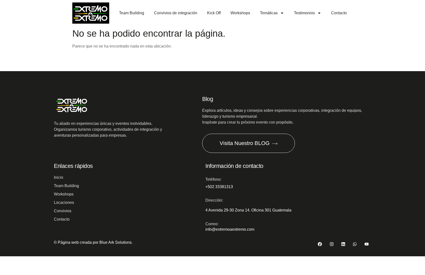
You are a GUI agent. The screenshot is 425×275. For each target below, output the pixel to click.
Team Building (131, 13)
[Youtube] (366, 244)
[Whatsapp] (354, 244)
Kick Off (214, 13)
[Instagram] (331, 244)
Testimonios (304, 13)
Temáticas (269, 13)
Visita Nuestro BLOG (245, 143)
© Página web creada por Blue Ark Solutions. (93, 242)
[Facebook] (319, 244)
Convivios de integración (175, 13)
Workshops (240, 13)
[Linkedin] (343, 244)
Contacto (339, 13)
